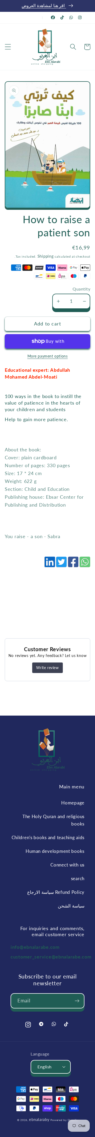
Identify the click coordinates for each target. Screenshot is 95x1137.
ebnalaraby (39, 1119)
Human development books (55, 851)
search (77, 878)
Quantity (81, 289)
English (44, 1066)
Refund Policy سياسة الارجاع (55, 892)
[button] (8, 47)
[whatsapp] (84, 564)
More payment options (47, 356)
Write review (47, 667)
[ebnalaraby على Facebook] (53, 17)
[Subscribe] (77, 1000)
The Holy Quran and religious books (53, 820)
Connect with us (67, 865)
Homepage (72, 802)
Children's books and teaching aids (48, 837)
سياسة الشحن (71, 906)
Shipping (45, 256)
